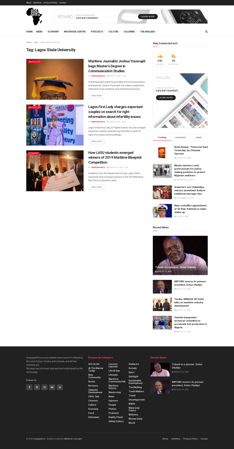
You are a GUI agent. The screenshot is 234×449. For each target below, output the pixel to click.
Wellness (133, 414)
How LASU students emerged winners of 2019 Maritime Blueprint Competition (115, 158)
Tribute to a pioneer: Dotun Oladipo (175, 267)
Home (29, 31)
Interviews (93, 417)
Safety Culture (116, 421)
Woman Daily (135, 418)
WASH (132, 404)
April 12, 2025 (114, 76)
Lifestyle (113, 375)
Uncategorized (137, 399)
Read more (96, 96)
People (112, 404)
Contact (62, 3)
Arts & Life (35, 62)
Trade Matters (136, 391)
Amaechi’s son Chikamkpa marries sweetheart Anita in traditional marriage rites (189, 190)
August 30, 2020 (115, 167)
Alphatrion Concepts (73, 439)
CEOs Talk (93, 396)
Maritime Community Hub (117, 380)
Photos (112, 409)
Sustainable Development (136, 381)
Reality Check (116, 417)
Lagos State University (50, 42)
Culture (113, 31)
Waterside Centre (75, 31)
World (132, 423)
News (39, 31)
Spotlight (133, 376)
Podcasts (97, 31)
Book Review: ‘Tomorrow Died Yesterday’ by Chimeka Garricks (191, 150)
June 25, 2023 (114, 122)
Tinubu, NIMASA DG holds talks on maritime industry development (189, 302)
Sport (132, 372)
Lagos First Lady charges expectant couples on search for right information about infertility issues (115, 112)
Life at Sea (114, 370)
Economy (53, 31)
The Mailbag (147, 31)
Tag (35, 42)
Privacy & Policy (50, 3)
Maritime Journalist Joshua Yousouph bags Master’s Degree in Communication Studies (116, 66)
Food (91, 413)
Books (91, 381)
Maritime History (113, 386)
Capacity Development (95, 391)
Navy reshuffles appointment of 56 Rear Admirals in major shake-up (190, 209)
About (28, 3)
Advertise (37, 3)
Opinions (113, 400)
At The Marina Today (95, 369)
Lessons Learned (113, 365)
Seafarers (134, 364)
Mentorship (115, 392)
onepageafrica (98, 76)
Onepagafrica (39, 439)
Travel (132, 395)
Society (133, 368)
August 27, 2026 (164, 271)
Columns (129, 31)
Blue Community (94, 376)
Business (93, 385)
